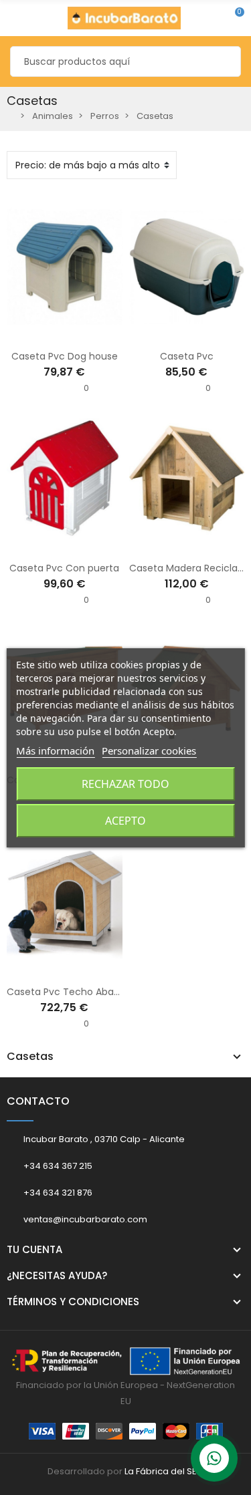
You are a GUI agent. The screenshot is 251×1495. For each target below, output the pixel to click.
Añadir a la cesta (36, 333)
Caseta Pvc (187, 356)
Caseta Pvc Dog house (64, 356)
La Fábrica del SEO (164, 1471)
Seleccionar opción (158, 333)
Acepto (125, 820)
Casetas (30, 1056)
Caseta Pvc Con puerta (64, 568)
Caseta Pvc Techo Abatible (70, 991)
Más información (55, 750)
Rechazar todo (125, 784)
